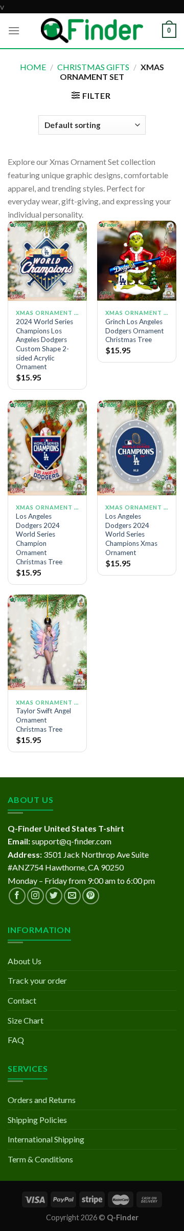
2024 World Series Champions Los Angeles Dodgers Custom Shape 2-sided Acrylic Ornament (44, 344)
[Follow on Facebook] (17, 895)
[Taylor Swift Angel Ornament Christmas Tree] (47, 642)
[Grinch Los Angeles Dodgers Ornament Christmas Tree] (136, 260)
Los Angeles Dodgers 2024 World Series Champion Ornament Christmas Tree (39, 538)
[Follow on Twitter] (53, 895)
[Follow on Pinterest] (90, 895)
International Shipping (46, 1139)
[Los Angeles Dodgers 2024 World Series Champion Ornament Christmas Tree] (47, 447)
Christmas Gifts (93, 67)
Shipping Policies (37, 1119)
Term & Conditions (40, 1159)
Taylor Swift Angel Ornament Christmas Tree (43, 720)
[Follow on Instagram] (35, 895)
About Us (24, 961)
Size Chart (25, 1020)
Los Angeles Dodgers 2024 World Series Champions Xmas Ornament (131, 534)
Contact (22, 1000)
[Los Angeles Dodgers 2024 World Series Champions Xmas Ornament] (136, 447)
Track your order (37, 980)
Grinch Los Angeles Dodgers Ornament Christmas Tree (134, 330)
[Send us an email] (72, 895)
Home (33, 67)
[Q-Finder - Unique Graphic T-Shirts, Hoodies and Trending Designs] (92, 30)
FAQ (16, 1040)
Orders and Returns (42, 1100)
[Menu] (14, 30)
